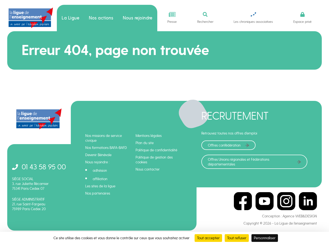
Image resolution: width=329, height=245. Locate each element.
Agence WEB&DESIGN (300, 216)
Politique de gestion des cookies (154, 159)
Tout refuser (236, 238)
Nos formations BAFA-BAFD (106, 148)
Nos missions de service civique (103, 138)
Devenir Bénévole (98, 155)
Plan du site (145, 143)
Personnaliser (265, 238)
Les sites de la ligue (100, 186)
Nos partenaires (97, 193)
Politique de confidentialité (156, 150)
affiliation (100, 179)
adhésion (100, 170)
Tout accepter (208, 238)
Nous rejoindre (137, 18)
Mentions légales (149, 136)
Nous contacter (148, 169)
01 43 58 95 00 (44, 167)
